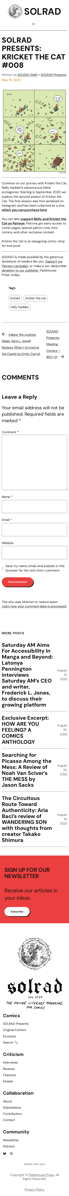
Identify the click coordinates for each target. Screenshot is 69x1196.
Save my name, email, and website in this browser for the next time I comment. (35, 568)
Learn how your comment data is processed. (34, 606)
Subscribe (17, 911)
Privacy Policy (34, 1190)
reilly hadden (19, 307)
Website (7, 543)
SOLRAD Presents (53, 75)
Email (7, 520)
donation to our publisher (20, 270)
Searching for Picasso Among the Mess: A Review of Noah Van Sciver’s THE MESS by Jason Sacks (26, 770)
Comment (10, 432)
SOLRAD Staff (27, 75)
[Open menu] (33, 24)
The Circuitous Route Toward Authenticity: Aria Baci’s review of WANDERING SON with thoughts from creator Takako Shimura (27, 819)
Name (7, 497)
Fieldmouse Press (41, 1175)
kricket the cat (35, 298)
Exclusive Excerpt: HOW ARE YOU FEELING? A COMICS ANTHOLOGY (25, 730)
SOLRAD (42, 11)
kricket (15, 298)
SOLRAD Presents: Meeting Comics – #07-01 (53, 344)
